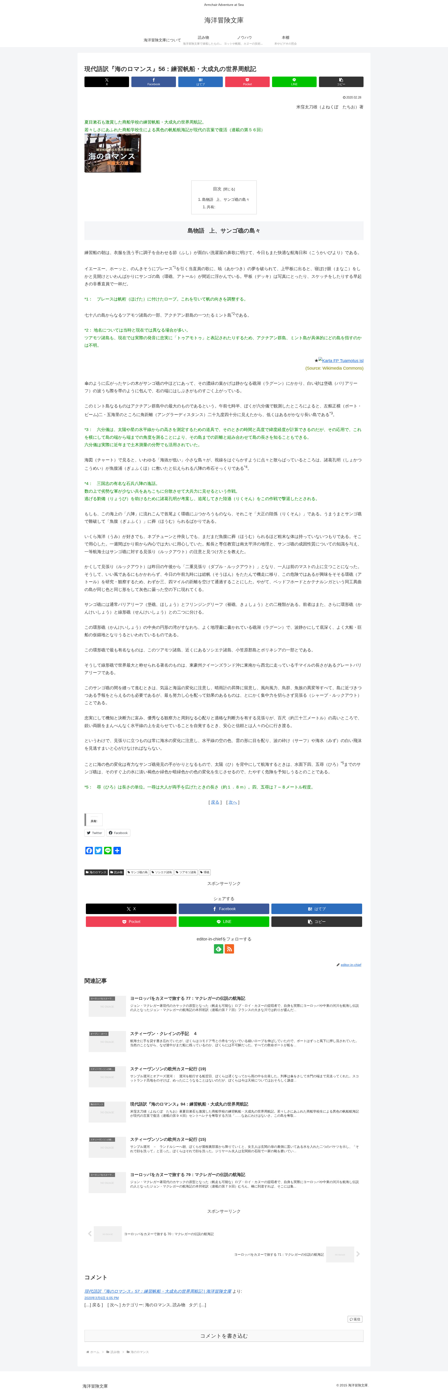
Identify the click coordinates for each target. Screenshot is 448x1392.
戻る (215, 802)
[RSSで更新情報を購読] (229, 949)
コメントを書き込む (224, 1336)
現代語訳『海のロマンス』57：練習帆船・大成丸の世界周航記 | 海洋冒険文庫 (157, 1291)
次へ (233, 802)
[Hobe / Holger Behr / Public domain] (341, 360)
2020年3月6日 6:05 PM (101, 1298)
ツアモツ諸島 (187, 872)
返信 (357, 1319)
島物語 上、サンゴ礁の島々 (226, 199)
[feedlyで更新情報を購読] (218, 949)
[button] (341, 82)
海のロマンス (98, 872)
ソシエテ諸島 (163, 872)
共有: (211, 207)
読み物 (118, 872)
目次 (217, 189)
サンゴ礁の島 (139, 872)
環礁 (206, 872)
